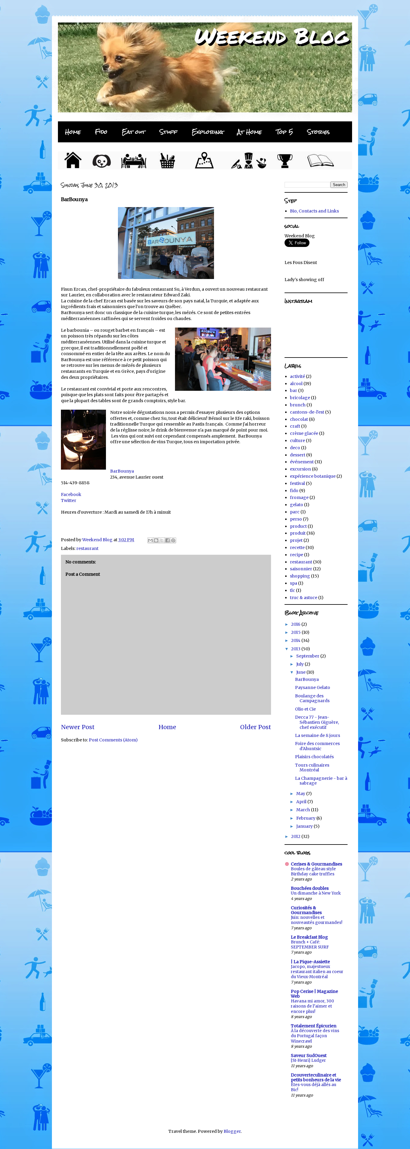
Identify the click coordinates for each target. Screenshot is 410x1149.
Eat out (133, 131)
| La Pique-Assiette (310, 961)
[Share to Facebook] (167, 540)
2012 (296, 836)
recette (297, 547)
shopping (300, 576)
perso (296, 519)
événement (302, 462)
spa (293, 583)
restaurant (87, 548)
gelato (296, 504)
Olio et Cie (305, 709)
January (305, 826)
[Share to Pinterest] (173, 540)
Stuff (168, 131)
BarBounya (122, 471)
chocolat (299, 419)
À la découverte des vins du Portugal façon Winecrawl (315, 1036)
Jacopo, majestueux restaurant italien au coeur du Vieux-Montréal (317, 972)
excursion (300, 469)
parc (295, 512)
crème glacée (304, 433)
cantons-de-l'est (307, 412)
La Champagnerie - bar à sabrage (321, 781)
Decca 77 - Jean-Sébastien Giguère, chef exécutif (317, 722)
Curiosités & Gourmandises (306, 910)
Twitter (68, 500)
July (300, 664)
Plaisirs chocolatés (314, 756)
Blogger (232, 1131)
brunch (298, 405)
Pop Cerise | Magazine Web (314, 994)
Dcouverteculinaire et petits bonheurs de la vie (316, 1077)
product (298, 526)
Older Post (255, 727)
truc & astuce (303, 597)
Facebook (71, 494)
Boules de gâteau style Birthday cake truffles (313, 871)
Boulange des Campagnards (312, 698)
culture (297, 440)
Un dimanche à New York (316, 893)
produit (298, 533)
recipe (296, 554)
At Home (249, 131)
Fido (101, 131)
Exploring (207, 131)
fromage (299, 497)
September (308, 656)
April (301, 801)
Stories (318, 131)
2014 (296, 640)
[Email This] (150, 540)
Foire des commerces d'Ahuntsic (317, 746)
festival (297, 483)
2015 (296, 632)
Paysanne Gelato (312, 687)
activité (297, 376)
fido (294, 490)
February (306, 818)
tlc (292, 590)
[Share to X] (162, 540)
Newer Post (78, 727)
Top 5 (284, 131)
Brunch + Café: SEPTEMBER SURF (310, 945)
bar (293, 390)
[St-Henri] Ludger (308, 1060)
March (303, 809)
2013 (296, 649)
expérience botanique (313, 476)
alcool (296, 383)
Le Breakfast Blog (309, 937)
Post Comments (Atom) (113, 740)
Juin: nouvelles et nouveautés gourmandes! (316, 920)
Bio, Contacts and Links (314, 211)
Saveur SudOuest (309, 1055)
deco (295, 447)
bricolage (300, 397)
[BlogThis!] (156, 540)
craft (295, 426)
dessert (297, 455)
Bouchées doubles (310, 888)
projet (296, 540)
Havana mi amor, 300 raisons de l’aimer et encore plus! (312, 1006)
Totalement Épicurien (313, 1026)
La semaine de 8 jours (317, 735)
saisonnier (301, 569)
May (301, 793)
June (301, 672)
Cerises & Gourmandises (316, 864)
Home (73, 131)
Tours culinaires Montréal (312, 767)
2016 (296, 624)
